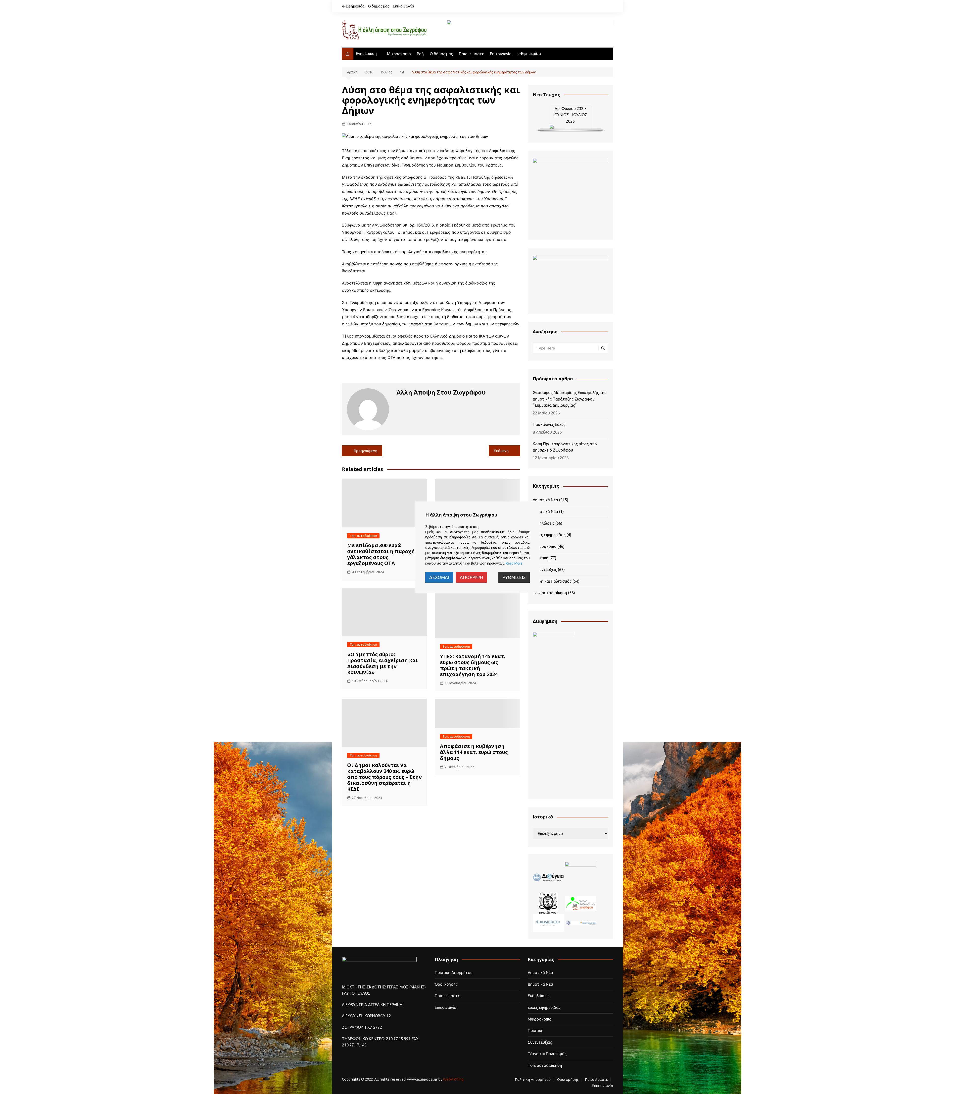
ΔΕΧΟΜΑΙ (439, 577)
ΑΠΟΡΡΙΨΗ (471, 577)
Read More (514, 563)
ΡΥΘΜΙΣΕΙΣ (514, 577)
